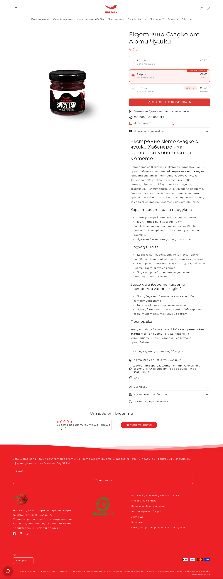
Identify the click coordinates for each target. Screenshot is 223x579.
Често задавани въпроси (147, 511)
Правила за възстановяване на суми (88, 571)
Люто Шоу (138, 516)
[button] (16, 8)
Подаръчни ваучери (143, 500)
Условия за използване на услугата (126, 571)
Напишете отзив (139, 424)
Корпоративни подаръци (147, 506)
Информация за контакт (197, 571)
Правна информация (200, 574)
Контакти (138, 522)
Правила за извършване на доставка (164, 571)
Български (22, 560)
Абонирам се (103, 480)
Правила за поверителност (54, 571)
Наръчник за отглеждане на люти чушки (157, 495)
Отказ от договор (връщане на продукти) (159, 527)
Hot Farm (31, 571)
